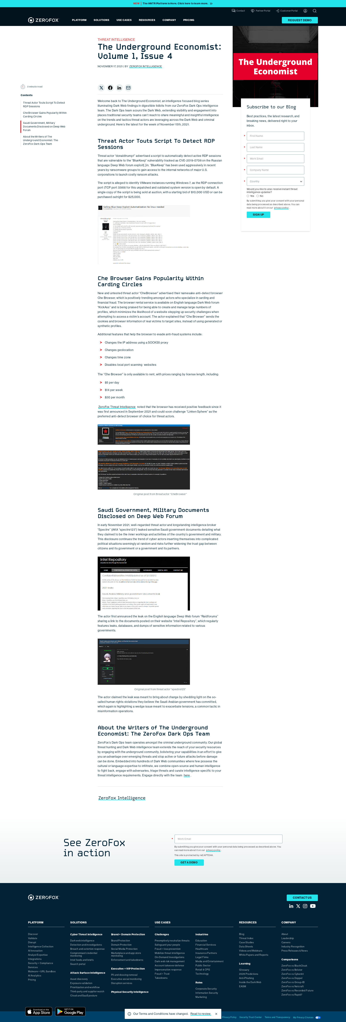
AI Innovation (35, 950)
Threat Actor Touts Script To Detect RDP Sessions (44, 104)
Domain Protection (121, 944)
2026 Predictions (248, 974)
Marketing (201, 997)
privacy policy (281, 208)
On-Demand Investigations (169, 957)
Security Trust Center (250, 1017)
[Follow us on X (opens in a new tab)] (298, 906)
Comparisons (289, 959)
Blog (241, 934)
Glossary (244, 969)
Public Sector (203, 965)
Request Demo (300, 20)
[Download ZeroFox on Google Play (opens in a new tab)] (70, 1011)
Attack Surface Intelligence (87, 972)
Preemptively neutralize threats (172, 940)
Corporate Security (206, 988)
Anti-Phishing (246, 978)
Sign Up (258, 214)
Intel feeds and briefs (82, 960)
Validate (32, 938)
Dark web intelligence (82, 940)
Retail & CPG (203, 969)
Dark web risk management (170, 961)
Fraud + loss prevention (168, 949)
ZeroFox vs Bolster (291, 969)
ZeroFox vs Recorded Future (297, 990)
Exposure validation (81, 983)
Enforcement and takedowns (127, 960)
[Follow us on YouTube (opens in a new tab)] (313, 906)
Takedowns (161, 978)
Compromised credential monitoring (83, 954)
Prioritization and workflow (85, 987)
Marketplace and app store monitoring (126, 954)
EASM (242, 986)
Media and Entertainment (209, 961)
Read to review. (200, 1014)
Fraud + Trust (162, 973)
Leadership (287, 938)
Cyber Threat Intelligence (86, 934)
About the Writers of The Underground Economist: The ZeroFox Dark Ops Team (40, 140)
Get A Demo (189, 862)
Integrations (35, 959)
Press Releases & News (294, 950)
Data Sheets (246, 946)
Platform (79, 20)
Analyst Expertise (38, 955)
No (261, 195)
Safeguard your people (167, 944)
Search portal (77, 964)
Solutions (101, 20)
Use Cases (124, 20)
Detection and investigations (86, 944)
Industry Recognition (293, 946)
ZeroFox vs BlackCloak (294, 965)
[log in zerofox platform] (305, 11)
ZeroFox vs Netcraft (292, 986)
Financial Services (206, 944)
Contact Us (302, 897)
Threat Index (246, 938)
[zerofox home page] (44, 20)
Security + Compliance (40, 963)
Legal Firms (202, 957)
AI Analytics (34, 975)
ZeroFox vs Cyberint (292, 974)
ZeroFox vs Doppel (292, 978)
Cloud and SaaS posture (83, 995)
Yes (252, 195)
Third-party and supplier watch (87, 991)
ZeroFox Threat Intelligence (117, 407)
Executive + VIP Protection (128, 968)
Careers (285, 942)
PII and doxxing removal (124, 975)
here (187, 775)
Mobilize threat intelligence (170, 953)
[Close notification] (216, 1014)
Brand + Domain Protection (128, 934)
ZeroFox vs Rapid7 (291, 994)
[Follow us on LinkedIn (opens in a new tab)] (291, 906)
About (284, 934)
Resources (147, 20)
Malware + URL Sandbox (42, 971)
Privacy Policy (229, 1017)
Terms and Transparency (277, 1017)
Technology (202, 973)
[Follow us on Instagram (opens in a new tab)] (305, 906)
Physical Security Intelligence (130, 992)
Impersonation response (168, 969)
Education (201, 940)
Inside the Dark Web (250, 982)
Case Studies (246, 942)
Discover (33, 934)
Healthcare (202, 949)
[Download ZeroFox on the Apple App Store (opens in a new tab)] (38, 1011)
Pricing (188, 20)
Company (169, 20)
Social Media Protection (124, 949)
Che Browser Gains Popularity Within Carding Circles (45, 114)
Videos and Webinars (250, 950)
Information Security (207, 993)
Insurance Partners (206, 953)
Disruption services (121, 983)
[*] (275, 131)
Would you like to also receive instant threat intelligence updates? (272, 191)
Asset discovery (79, 979)
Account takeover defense (169, 965)
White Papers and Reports (253, 955)
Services (33, 967)
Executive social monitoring (126, 979)
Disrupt (32, 942)
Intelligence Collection (40, 946)
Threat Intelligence (116, 39)
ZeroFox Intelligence (145, 66)
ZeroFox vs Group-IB (293, 982)
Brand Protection (120, 940)
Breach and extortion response (87, 949)
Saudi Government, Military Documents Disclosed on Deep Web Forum (44, 126)
